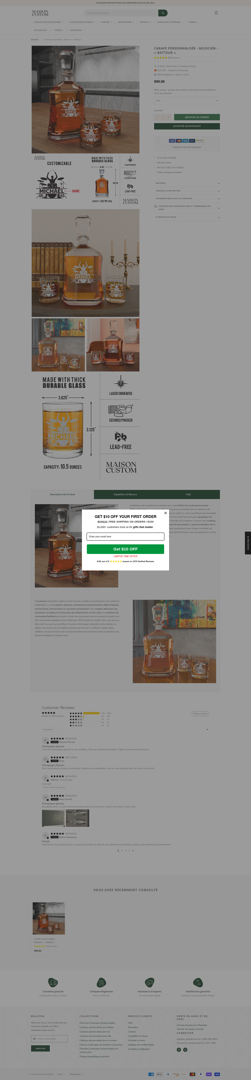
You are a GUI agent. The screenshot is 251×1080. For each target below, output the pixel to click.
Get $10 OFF (125, 549)
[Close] (165, 513)
